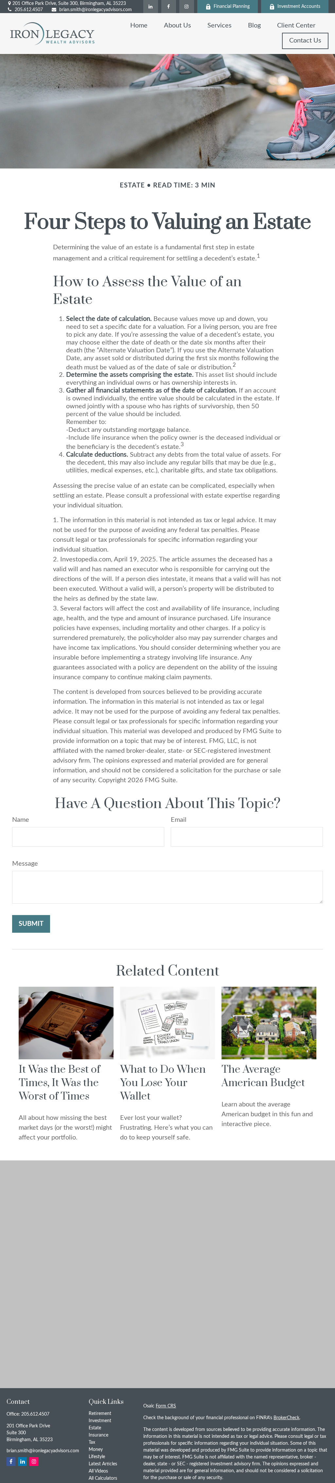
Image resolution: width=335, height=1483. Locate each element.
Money (96, 1449)
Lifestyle (97, 1457)
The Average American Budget (263, 1076)
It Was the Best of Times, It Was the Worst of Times (59, 1083)
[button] (139, 25)
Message (25, 863)
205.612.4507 (29, 10)
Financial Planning (232, 6)
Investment (100, 1421)
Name (20, 820)
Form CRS (166, 1406)
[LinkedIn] (150, 6)
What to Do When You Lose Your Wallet (163, 1083)
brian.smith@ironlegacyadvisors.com (95, 10)
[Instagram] (186, 6)
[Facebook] (168, 6)
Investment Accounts (298, 6)
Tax (92, 1442)
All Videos (98, 1471)
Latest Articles (103, 1464)
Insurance (98, 1435)
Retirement (100, 1413)
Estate (95, 1428)
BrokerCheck (286, 1418)
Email (178, 820)
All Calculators (103, 1478)
